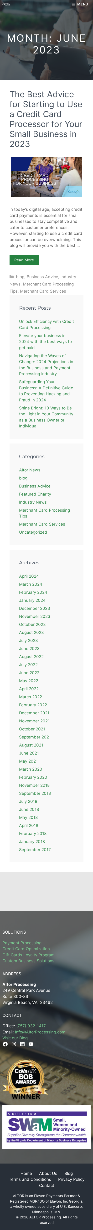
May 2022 (28, 680)
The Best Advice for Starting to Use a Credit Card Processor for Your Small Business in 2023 (46, 119)
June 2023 (29, 648)
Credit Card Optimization (26, 948)
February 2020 (33, 777)
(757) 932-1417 (31, 1026)
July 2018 (28, 801)
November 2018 (34, 785)
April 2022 (29, 688)
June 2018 (29, 809)
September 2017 (35, 849)
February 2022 (33, 705)
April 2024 (29, 576)
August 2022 (31, 656)
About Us (48, 1173)
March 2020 (30, 769)
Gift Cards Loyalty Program (28, 955)
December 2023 (34, 608)
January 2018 (32, 841)
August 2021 (31, 745)
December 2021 (34, 713)
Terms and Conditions (30, 1179)
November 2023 (34, 616)
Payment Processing (21, 942)
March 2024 (30, 584)
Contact (46, 1185)
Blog (68, 1173)
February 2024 (33, 592)
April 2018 (28, 825)
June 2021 (29, 753)
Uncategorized (33, 532)
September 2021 (35, 737)
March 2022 (30, 696)
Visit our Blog (15, 1038)
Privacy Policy (71, 1179)
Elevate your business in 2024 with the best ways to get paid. (45, 341)
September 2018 (35, 793)
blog (20, 276)
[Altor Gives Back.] (6, 4)
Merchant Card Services (43, 291)
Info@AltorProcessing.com (40, 1032)
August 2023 (31, 632)
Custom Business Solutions (28, 960)
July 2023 (28, 640)
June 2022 (29, 672)
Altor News (29, 470)
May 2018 (28, 817)
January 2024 (32, 600)
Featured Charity (35, 494)
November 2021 (34, 721)
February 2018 (32, 833)
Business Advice (42, 276)
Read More (24, 260)
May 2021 (28, 761)
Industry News (33, 502)
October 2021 (32, 729)
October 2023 (32, 624)
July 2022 (28, 664)
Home (26, 1173)
